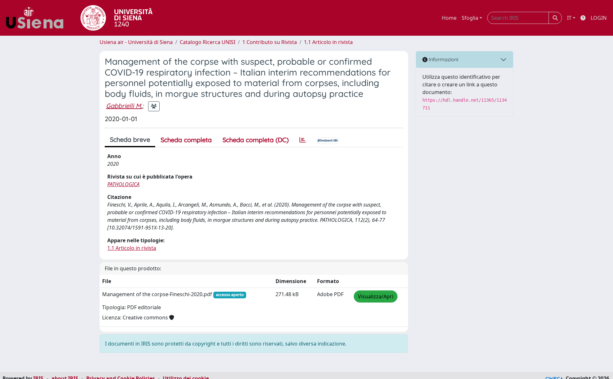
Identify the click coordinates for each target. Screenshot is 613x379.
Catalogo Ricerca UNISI (207, 42)
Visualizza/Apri (375, 296)
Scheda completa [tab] (186, 140)
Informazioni (443, 59)
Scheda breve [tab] (130, 139)
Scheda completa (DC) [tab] (256, 140)
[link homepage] (37, 18)
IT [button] (569, 17)
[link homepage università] (116, 18)
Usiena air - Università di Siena (136, 42)
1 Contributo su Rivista (269, 42)
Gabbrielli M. (124, 106)
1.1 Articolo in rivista (328, 42)
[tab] (302, 140)
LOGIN (599, 17)
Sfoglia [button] (470, 17)
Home (449, 17)
